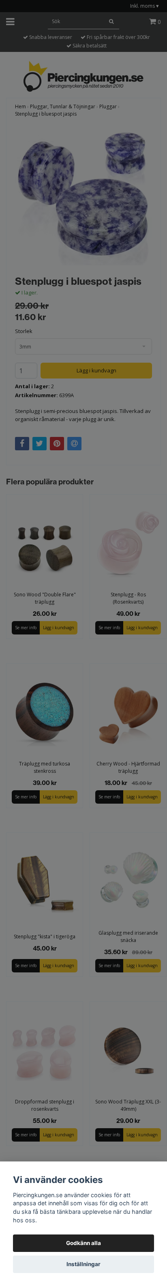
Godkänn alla (83, 1243)
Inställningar (83, 1264)
